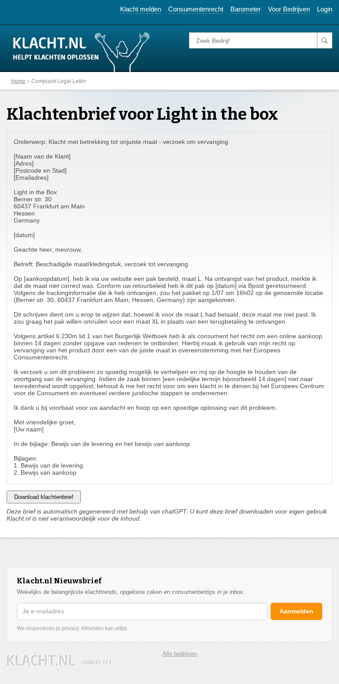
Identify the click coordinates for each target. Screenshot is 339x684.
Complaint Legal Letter (58, 81)
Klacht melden (140, 9)
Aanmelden (296, 611)
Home (18, 81)
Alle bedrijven (179, 653)
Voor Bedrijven (289, 9)
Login (324, 9)
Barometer (245, 9)
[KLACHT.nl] (81, 51)
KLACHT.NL (41, 660)
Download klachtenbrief (43, 497)
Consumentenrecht (195, 9)
